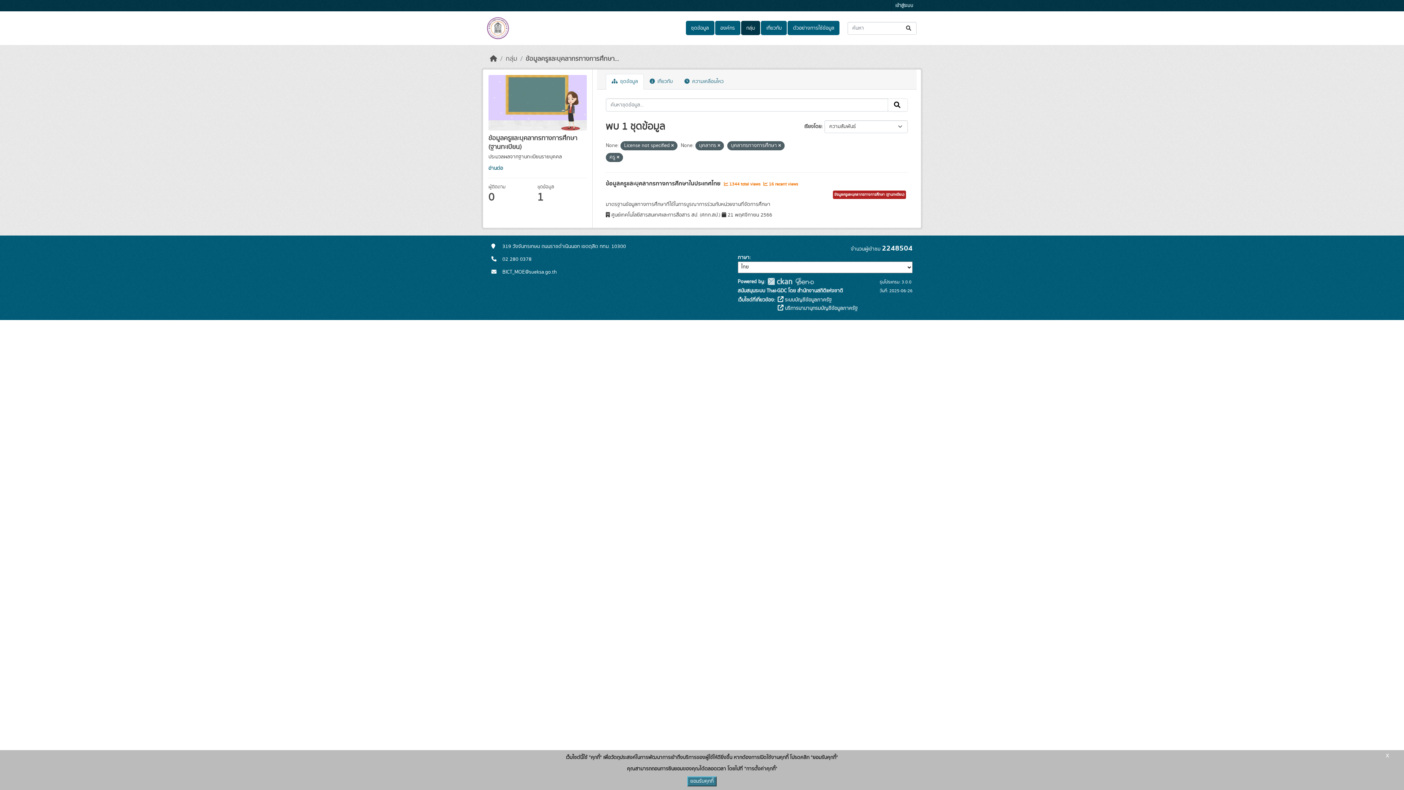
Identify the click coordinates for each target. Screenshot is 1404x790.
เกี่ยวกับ (774, 28)
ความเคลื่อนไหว (707, 81)
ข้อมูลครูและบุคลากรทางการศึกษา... (572, 59)
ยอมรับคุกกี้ (702, 781)
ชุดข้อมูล (700, 28)
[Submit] (909, 28)
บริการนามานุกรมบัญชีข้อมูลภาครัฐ (821, 308)
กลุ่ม (750, 28)
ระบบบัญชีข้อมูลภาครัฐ (808, 300)
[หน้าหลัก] (493, 59)
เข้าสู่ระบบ (904, 5)
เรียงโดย (813, 126)
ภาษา (744, 257)
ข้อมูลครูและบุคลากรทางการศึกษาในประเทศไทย (664, 183)
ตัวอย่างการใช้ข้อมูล (813, 28)
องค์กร (727, 28)
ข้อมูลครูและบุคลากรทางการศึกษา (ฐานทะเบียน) (869, 194)
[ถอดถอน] (672, 146)
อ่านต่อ (495, 168)
